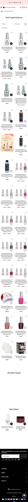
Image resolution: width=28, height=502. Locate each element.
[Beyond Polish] (9, 7)
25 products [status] (4, 27)
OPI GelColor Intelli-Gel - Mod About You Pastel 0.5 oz (7, 427)
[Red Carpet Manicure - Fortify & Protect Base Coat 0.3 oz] (7, 39)
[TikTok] (15, 459)
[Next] (25, 420)
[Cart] (26, 7)
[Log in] (24, 7)
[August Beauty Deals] (7, 143)
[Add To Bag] (11, 43)
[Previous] (2, 420)
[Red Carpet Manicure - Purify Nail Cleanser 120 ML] (7, 166)
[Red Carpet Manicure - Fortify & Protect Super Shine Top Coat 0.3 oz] (21, 63)
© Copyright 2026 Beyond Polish (14, 492)
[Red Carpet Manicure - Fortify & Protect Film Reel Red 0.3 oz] (21, 323)
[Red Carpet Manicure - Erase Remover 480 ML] (21, 116)
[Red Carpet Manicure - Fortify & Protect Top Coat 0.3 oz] (21, 39)
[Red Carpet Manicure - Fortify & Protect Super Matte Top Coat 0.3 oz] (7, 90)
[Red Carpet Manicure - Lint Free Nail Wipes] (7, 347)
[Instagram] (9, 459)
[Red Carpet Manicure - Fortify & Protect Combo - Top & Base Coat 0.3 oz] (7, 116)
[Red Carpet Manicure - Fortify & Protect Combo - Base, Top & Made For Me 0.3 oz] (21, 166)
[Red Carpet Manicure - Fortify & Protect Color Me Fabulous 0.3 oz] (7, 323)
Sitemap (14, 496)
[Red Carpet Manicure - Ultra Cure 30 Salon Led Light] (7, 298)
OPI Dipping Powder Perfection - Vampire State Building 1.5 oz (20, 427)
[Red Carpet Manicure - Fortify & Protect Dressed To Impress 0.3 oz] (21, 298)
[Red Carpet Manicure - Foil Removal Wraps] (21, 347)
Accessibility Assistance (14, 489)
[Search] (20, 7)
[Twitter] (6, 459)
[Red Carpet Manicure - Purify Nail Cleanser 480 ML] (21, 141)
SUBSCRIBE (23, 456)
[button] (1, 7)
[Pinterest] (12, 459)
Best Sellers (14, 409)
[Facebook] (3, 459)
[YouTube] (18, 459)
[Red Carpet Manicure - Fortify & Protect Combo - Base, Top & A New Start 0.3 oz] (7, 192)
